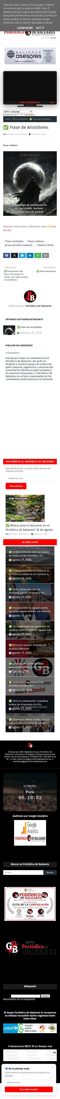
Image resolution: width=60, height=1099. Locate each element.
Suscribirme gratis (29, 1089)
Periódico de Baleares (16, 134)
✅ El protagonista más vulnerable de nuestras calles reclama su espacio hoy (30, 628)
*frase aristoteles (20, 119)
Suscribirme (16, 486)
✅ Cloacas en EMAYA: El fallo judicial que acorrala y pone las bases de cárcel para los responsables (29, 721)
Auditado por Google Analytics (30, 815)
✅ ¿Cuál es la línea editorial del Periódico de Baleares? (26, 684)
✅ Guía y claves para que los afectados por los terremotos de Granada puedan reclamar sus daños (29, 591)
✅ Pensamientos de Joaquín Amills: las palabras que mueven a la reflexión (30, 609)
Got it (40, 27)
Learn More (25, 27)
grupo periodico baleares (18, 245)
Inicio (8, 119)
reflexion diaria (45, 245)
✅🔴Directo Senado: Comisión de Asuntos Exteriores (27, 647)
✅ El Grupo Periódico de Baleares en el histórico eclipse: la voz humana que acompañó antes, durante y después (30, 572)
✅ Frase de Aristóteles (29, 327)
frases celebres (36, 241)
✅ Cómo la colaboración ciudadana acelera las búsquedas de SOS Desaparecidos (28, 702)
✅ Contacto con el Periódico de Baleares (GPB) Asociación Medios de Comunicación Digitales (29, 665)
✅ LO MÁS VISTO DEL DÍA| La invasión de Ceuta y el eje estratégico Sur (29, 554)
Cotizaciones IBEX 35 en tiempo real (30, 1046)
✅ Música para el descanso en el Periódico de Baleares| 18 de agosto (29, 528)
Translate (29, 114)
